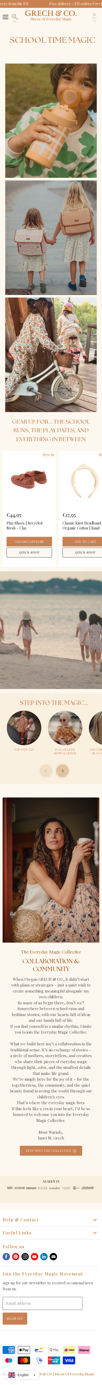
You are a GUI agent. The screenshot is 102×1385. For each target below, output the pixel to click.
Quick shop (29, 552)
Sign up (15, 1318)
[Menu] (5, 14)
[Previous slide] (46, 771)
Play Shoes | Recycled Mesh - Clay (24, 525)
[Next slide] (62, 771)
